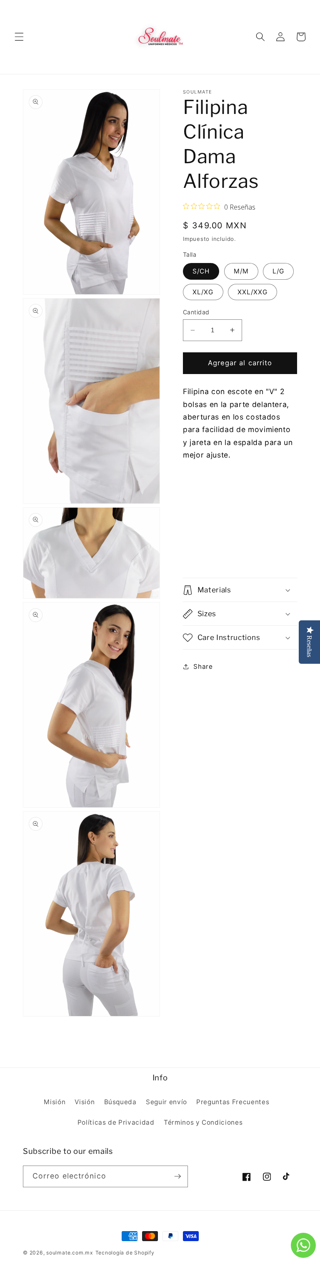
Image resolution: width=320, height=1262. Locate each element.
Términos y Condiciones (203, 1122)
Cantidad (196, 312)
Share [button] (202, 666)
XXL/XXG (253, 292)
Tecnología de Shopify (125, 1252)
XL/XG (203, 292)
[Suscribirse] (178, 1176)
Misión (54, 1102)
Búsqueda (120, 1102)
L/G (278, 271)
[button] (19, 37)
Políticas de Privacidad (116, 1122)
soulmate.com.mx (69, 1252)
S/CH (201, 271)
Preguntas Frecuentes (232, 1102)
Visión (85, 1102)
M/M (241, 271)
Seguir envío (166, 1102)
